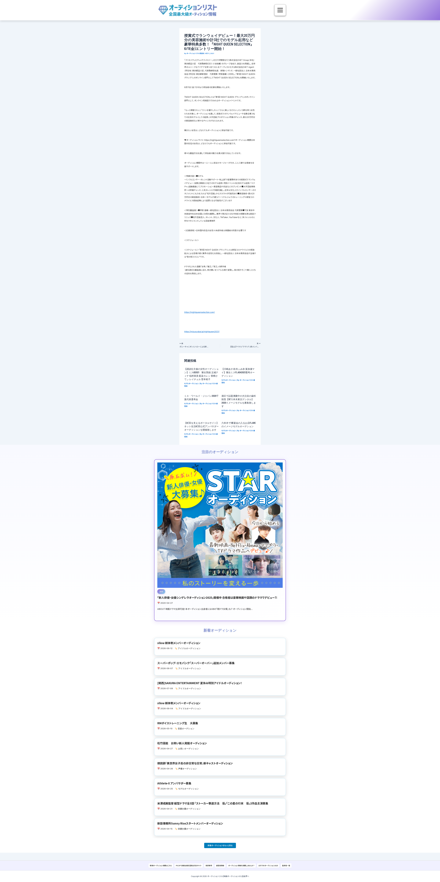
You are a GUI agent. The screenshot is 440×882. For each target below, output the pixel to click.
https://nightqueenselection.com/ (199, 312)
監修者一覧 (286, 865)
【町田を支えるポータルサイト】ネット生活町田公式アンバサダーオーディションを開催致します (201, 426)
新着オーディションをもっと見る (220, 845)
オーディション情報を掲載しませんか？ (241, 865)
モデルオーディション (191, 383)
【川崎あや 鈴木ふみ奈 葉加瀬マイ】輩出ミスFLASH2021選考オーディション (238, 372)
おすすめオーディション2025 (268, 865)
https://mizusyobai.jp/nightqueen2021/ (201, 332)
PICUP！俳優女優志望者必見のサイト (188, 865)
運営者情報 (220, 865)
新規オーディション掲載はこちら (161, 865)
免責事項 (209, 865)
